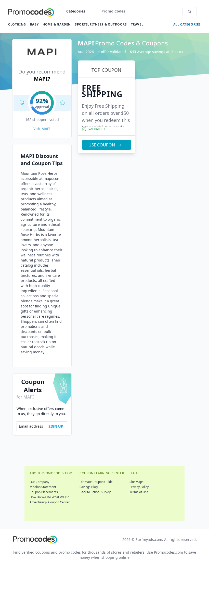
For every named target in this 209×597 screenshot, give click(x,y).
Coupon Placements (44, 492)
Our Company (39, 482)
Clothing (17, 24)
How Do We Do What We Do (49, 497)
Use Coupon (101, 145)
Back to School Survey (95, 492)
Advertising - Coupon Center (50, 502)
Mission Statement (43, 487)
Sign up (55, 426)
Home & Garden (57, 24)
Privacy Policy (139, 487)
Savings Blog (89, 487)
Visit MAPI (41, 128)
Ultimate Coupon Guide (96, 482)
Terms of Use (138, 492)
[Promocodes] (31, 11)
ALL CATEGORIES (187, 24)
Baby (34, 24)
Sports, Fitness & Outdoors (101, 24)
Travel (137, 24)
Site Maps (136, 482)
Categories (75, 11)
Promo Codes (113, 11)
